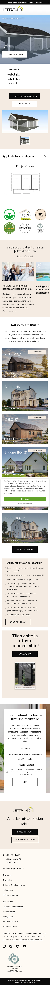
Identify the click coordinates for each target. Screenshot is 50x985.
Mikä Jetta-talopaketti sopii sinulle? (22, 579)
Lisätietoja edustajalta (24, 96)
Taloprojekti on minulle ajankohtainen (25, 754)
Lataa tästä (25, 654)
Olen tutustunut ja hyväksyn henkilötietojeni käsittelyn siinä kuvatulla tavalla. (26, 771)
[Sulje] (48, 2)
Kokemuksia (8, 890)
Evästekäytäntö (10, 926)
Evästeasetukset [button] (25, 503)
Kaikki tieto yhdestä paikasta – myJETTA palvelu (25, 2)
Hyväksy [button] (25, 499)
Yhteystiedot (8, 916)
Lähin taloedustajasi (25, 840)
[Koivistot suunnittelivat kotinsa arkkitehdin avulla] (18, 273)
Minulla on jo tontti (26, 765)
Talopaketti (7, 875)
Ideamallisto (14, 18)
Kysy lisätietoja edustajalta (18, 156)
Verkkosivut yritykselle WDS (25, 982)
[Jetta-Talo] (12, 8)
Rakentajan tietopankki (13, 906)
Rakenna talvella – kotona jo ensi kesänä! (25, 575)
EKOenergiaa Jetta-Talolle (18, 614)
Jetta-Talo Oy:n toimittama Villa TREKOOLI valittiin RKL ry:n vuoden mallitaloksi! (23, 586)
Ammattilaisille (9, 911)
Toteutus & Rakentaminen (14, 885)
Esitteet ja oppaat (10, 895)
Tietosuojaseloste (10, 921)
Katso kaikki (26, 550)
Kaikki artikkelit (18, 622)
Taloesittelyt (8, 901)
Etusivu (5, 18)
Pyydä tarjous (25, 832)
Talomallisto (8, 880)
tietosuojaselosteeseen (31, 769)
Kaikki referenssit (25, 256)
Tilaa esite (24, 104)
